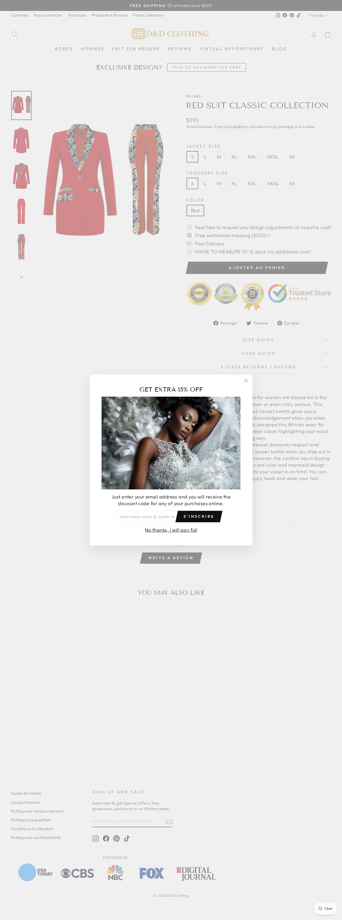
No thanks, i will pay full (171, 530)
